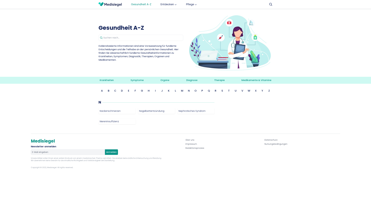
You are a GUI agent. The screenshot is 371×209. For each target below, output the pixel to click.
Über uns (190, 139)
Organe (164, 80)
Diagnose (191, 80)
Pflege (190, 4)
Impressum (191, 144)
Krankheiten (107, 80)
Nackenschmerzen (110, 111)
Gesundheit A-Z (141, 4)
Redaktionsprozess (195, 148)
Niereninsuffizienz (109, 121)
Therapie (219, 80)
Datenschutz (271, 139)
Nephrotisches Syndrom (192, 111)
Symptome (137, 80)
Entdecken (167, 4)
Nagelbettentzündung (151, 111)
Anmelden (111, 152)
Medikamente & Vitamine (256, 80)
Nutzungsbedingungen (275, 144)
